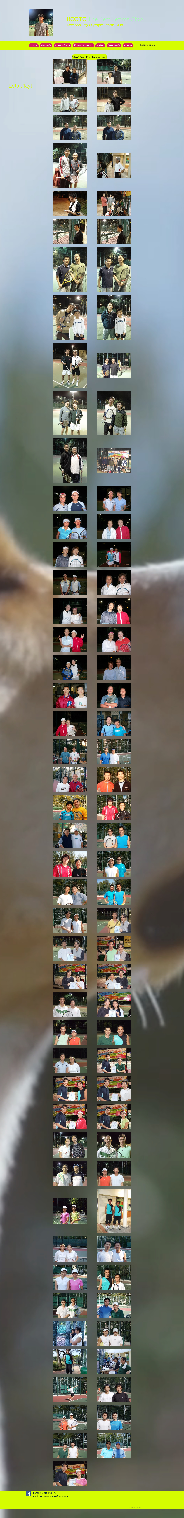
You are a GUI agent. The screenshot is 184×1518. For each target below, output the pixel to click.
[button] (41, 22)
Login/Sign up (147, 45)
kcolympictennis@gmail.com (54, 1496)
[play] (50, 12)
